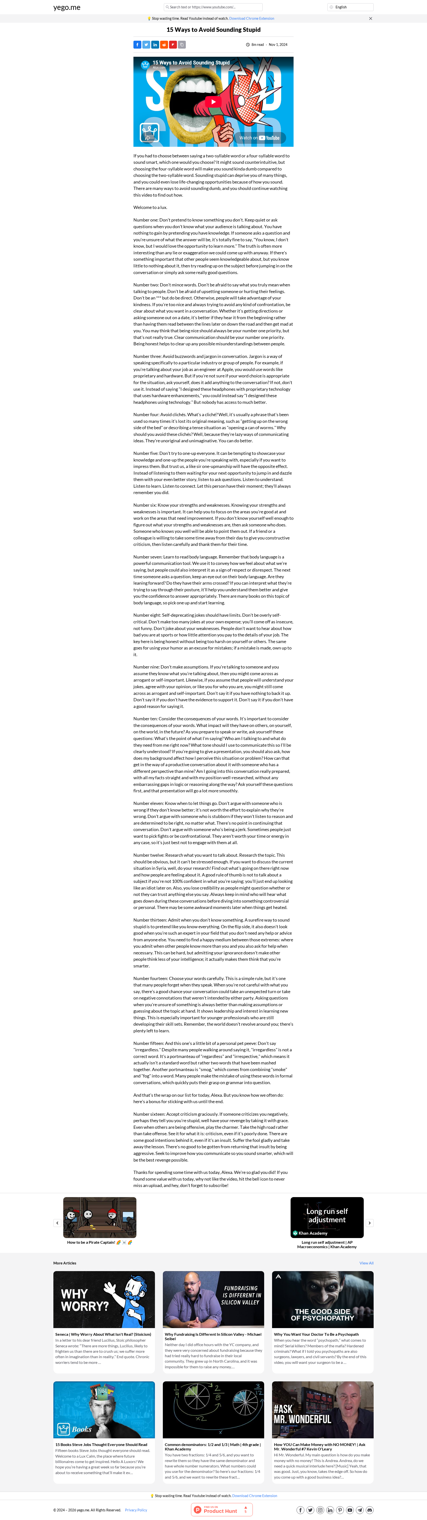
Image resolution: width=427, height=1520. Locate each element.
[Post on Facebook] (137, 45)
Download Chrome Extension (251, 18)
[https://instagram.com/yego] (320, 1510)
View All (367, 1263)
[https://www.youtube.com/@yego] (350, 1510)
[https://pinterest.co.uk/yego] (340, 1510)
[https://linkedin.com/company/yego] (330, 1510)
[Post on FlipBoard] (173, 45)
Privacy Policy (136, 1510)
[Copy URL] (182, 45)
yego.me (67, 7)
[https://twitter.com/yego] (310, 1510)
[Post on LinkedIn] (155, 45)
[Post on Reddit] (164, 45)
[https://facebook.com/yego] (300, 1510)
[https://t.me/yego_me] (360, 1510)
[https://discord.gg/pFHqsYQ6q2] (370, 1510)
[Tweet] (146, 45)
